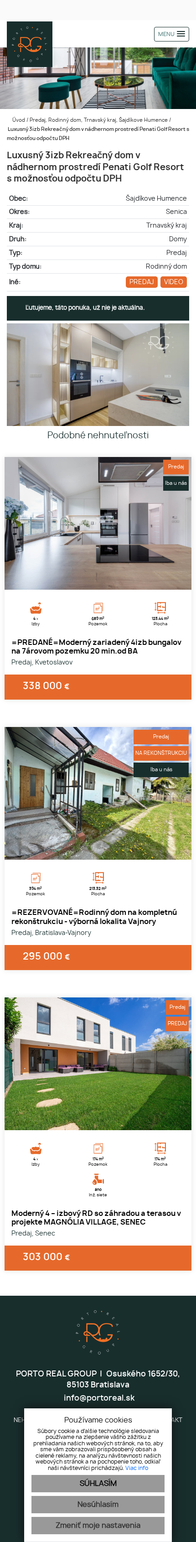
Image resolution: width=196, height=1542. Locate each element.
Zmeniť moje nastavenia (98, 1525)
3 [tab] (108, 578)
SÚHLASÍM (98, 1483)
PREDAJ (141, 282)
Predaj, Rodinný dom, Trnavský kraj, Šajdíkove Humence (99, 120)
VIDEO (173, 282)
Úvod (18, 120)
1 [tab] (88, 578)
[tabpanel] (98, 523)
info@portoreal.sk (98, 1398)
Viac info (136, 1468)
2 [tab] (98, 578)
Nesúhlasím (98, 1504)
